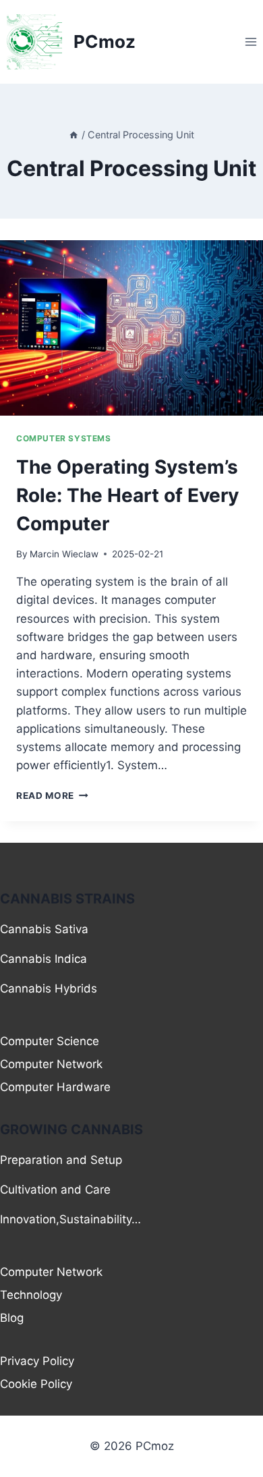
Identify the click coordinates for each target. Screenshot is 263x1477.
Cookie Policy (36, 1384)
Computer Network (51, 1064)
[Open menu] (250, 41)
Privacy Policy (37, 1361)
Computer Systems (63, 438)
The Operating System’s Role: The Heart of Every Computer (127, 495)
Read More (52, 795)
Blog (12, 1318)
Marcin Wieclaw (64, 554)
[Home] (73, 134)
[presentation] (131, 328)
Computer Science (49, 1041)
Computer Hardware (55, 1087)
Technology (31, 1295)
